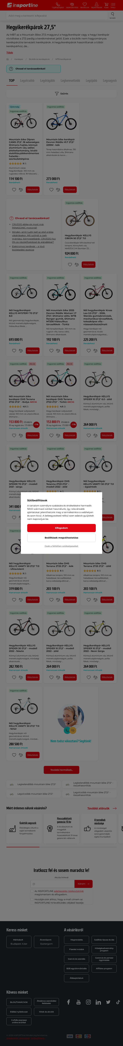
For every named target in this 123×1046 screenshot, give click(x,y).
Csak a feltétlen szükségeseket (61, 546)
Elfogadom (61, 528)
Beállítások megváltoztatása (61, 537)
